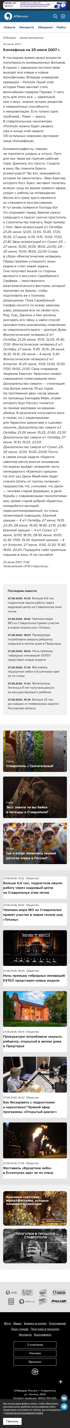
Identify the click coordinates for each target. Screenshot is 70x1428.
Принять (12, 1421)
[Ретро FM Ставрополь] (43, 1292)
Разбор (61, 27)
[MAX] (35, 1381)
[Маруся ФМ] (59, 1301)
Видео (17, 1323)
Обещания (45, 27)
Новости (9, 27)
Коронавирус (43, 1334)
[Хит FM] (43, 1301)
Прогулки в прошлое (45, 1329)
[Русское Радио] (27, 1292)
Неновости (26, 27)
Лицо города (19, 1329)
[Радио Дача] (11, 1301)
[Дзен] (61, 1381)
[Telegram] (18, 1381)
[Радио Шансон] (59, 1292)
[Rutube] (52, 1381)
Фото (7, 1323)
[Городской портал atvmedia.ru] (27, 1301)
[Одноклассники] (26, 1381)
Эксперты (25, 1334)
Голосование (57, 1323)
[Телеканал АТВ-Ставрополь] (11, 1292)
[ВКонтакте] (9, 1381)
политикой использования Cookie (24, 1413)
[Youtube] (43, 1381)
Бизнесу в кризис (35, 1323)
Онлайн (63, 16)
